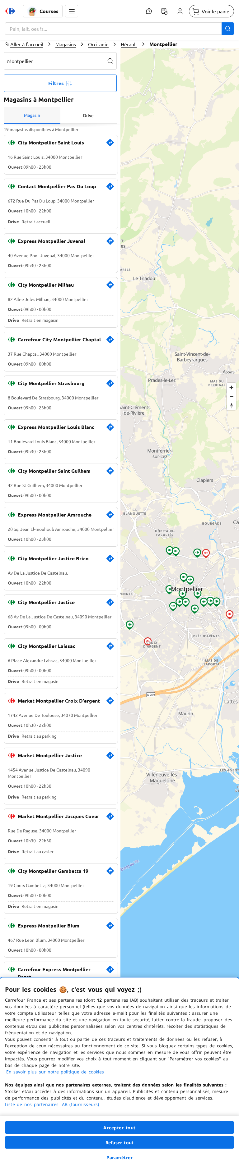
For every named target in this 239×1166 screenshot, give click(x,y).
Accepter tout (119, 1128)
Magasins (65, 44)
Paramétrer (119, 1157)
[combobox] (119, 28)
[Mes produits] (164, 11)
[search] (110, 61)
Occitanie (98, 44)
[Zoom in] (231, 387)
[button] (71, 11)
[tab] (32, 115)
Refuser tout (119, 1143)
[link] (110, 145)
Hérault (129, 44)
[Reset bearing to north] (231, 405)
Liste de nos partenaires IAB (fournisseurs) (52, 1104)
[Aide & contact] (148, 11)
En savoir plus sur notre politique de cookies (55, 1072)
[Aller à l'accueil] (10, 11)
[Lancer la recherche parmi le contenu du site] (228, 28)
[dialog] (119, 1071)
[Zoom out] (231, 396)
